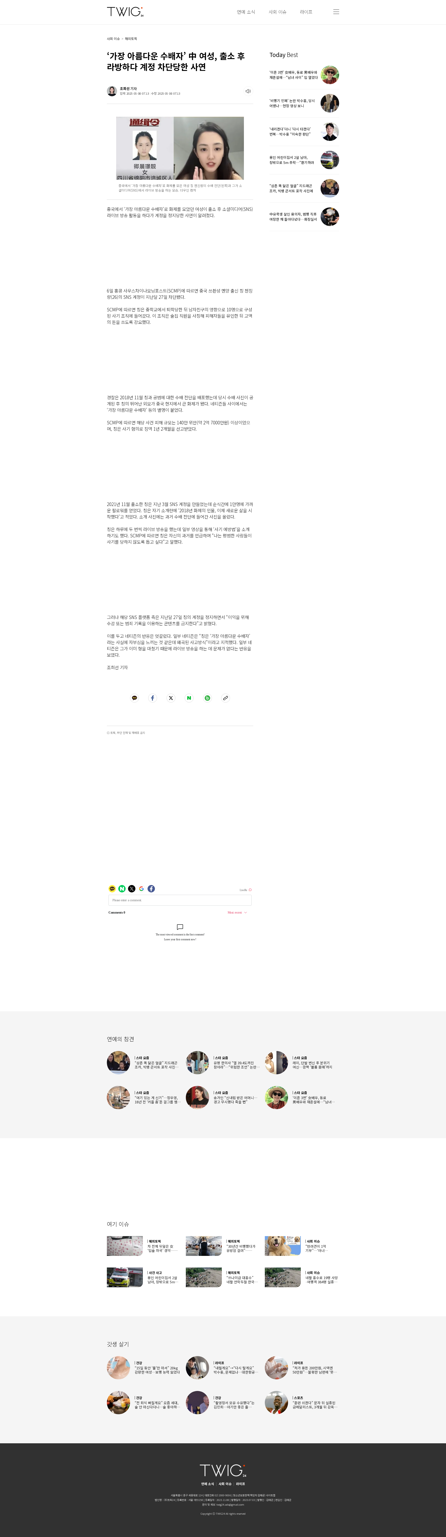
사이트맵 (270, 1495)
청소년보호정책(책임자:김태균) (249, 1495)
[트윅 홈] (125, 12)
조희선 (125, 88)
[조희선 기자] (112, 91)
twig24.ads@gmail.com (230, 1504)
